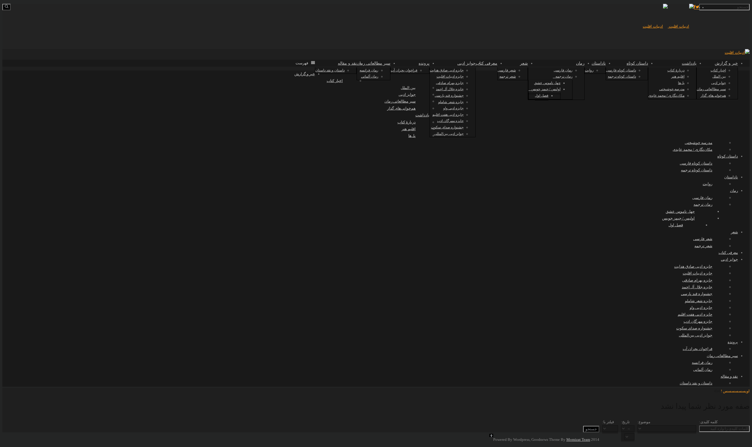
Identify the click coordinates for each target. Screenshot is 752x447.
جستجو (591, 429)
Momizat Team (578, 439)
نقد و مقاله (347, 63)
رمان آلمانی (369, 76)
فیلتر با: (608, 422)
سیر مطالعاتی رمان (711, 89)
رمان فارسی (563, 70)
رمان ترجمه (564, 76)
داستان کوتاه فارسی (621, 70)
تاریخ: (625, 422)
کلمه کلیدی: (708, 422)
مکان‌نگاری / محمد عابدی (666, 95)
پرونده (424, 63)
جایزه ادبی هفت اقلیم (448, 115)
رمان (580, 63)
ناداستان (599, 63)
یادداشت (689, 63)
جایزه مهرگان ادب (450, 121)
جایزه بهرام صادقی (450, 83)
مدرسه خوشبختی (671, 89)
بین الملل (719, 76)
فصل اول (541, 95)
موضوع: (643, 422)
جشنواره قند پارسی (449, 95)
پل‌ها (681, 83)
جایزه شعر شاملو (451, 102)
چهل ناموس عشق (547, 83)
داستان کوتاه (637, 63)
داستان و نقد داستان (330, 70)
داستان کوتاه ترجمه (622, 76)
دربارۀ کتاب (675, 70)
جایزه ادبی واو (453, 108)
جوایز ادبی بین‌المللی (449, 134)
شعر (524, 63)
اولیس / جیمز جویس (545, 89)
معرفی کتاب (486, 63)
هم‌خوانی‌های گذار (713, 95)
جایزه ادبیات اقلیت (450, 76)
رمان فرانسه (369, 70)
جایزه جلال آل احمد (450, 89)
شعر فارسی (507, 70)
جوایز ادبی (718, 83)
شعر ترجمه (507, 76)
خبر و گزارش (726, 63)
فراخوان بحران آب (404, 70)
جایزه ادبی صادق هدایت (447, 70)
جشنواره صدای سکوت (447, 127)
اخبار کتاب (718, 70)
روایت (589, 70)
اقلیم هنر (677, 76)
